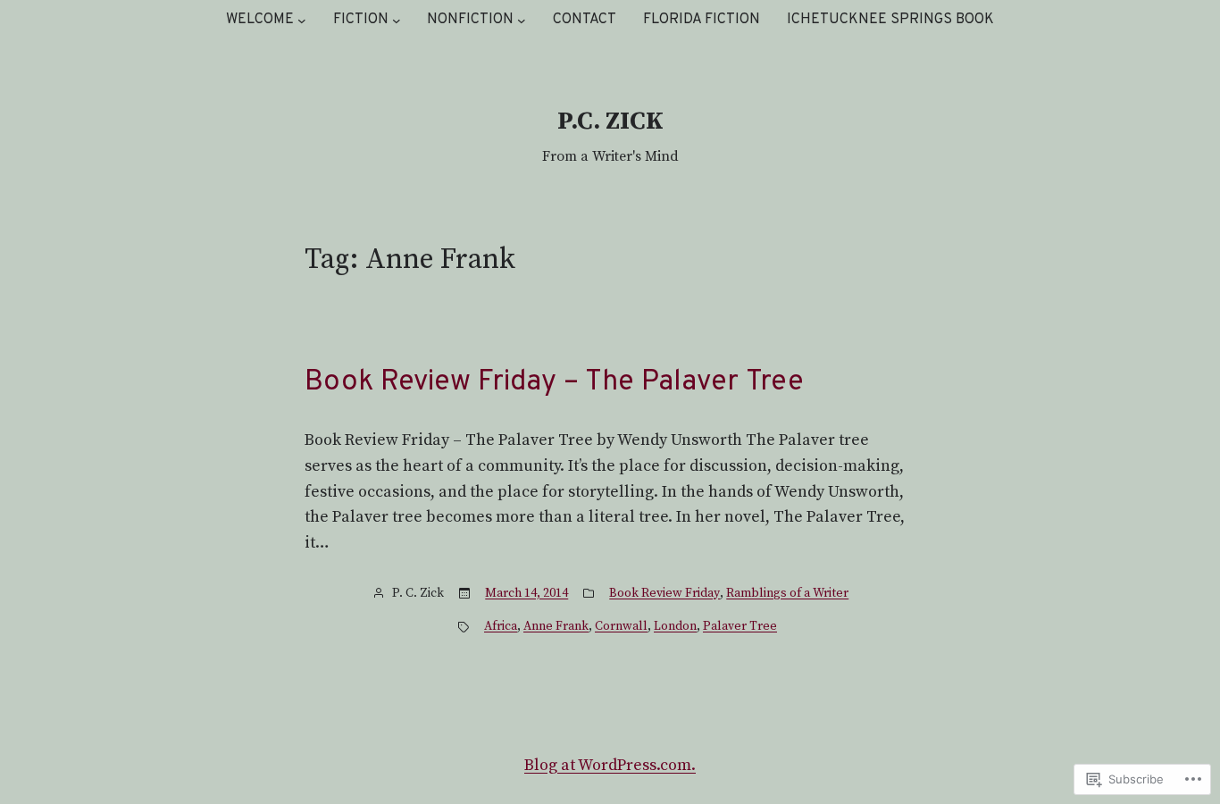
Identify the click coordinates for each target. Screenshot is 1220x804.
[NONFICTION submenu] (521, 20)
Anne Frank (556, 626)
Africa (500, 626)
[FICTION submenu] (396, 20)
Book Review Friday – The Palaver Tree (554, 382)
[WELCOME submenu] (301, 20)
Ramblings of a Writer (787, 593)
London (675, 626)
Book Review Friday (664, 593)
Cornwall (621, 626)
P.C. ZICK (610, 121)
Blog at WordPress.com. (610, 765)
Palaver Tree (740, 626)
